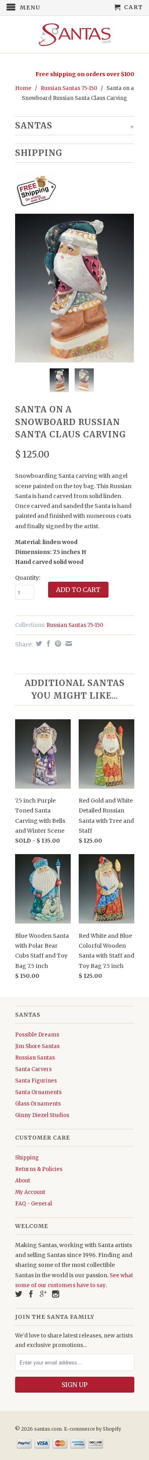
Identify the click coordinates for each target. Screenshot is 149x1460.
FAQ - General (33, 1203)
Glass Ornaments (38, 1103)
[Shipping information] (71, 192)
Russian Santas (35, 1057)
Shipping (27, 1157)
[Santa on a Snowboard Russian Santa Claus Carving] (74, 288)
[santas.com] (74, 34)
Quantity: (27, 577)
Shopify (112, 1429)
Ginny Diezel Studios (42, 1115)
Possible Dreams (37, 1034)
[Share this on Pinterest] (57, 643)
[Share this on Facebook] (47, 643)
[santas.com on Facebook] (31, 1293)
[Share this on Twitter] (38, 643)
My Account (30, 1192)
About (22, 1180)
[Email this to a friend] (68, 643)
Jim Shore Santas (37, 1046)
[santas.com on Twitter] (18, 1293)
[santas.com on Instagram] (55, 1293)
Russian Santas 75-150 (69, 88)
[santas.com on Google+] (43, 1293)
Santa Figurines (36, 1080)
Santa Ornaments (38, 1092)
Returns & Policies (38, 1169)
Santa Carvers (33, 1069)
